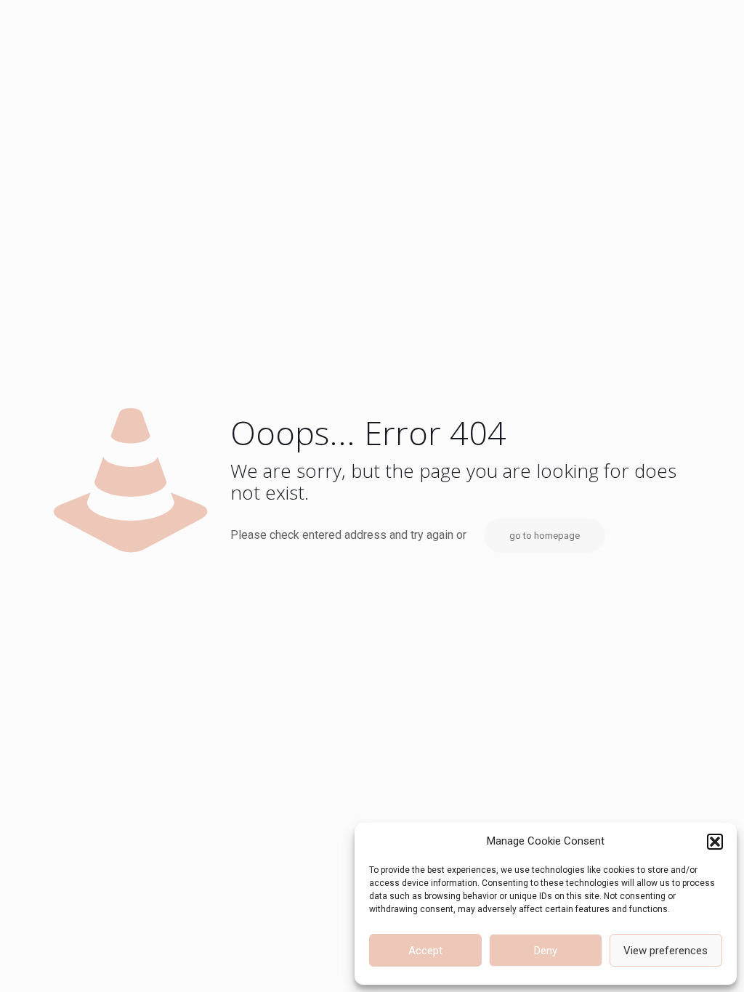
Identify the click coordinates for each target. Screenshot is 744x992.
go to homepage (544, 535)
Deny (545, 950)
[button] (715, 841)
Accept (425, 950)
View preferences (665, 950)
